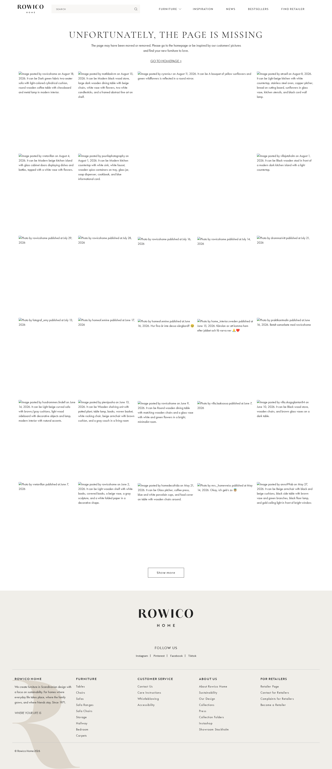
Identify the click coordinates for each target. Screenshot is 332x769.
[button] (47, 111)
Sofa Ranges (85, 705)
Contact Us (145, 686)
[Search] (135, 9)
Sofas (80, 699)
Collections (206, 705)
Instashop (205, 723)
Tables (80, 686)
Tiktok (192, 656)
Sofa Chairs (84, 711)
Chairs (80, 693)
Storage (81, 717)
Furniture (168, 9)
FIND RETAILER (293, 9)
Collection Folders (211, 717)
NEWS (230, 9)
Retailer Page (270, 686)
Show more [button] (166, 572)
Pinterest (159, 656)
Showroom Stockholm (214, 729)
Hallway (81, 723)
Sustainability (208, 693)
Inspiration (203, 9)
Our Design (207, 699)
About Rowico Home (213, 686)
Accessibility (146, 705)
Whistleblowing (148, 699)
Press (202, 711)
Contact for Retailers (275, 693)
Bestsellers (258, 9)
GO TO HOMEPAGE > (166, 61)
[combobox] (91, 9)
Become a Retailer (273, 705)
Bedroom (82, 729)
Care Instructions (149, 693)
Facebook (176, 656)
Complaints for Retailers (277, 699)
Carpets (81, 736)
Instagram (142, 656)
